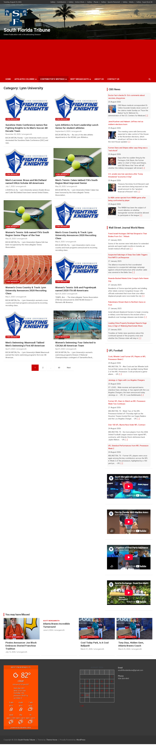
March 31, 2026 (87, 646)
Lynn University (12, 119)
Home (8, 79)
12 (97, 683)
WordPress (80, 737)
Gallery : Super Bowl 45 (144, 2)
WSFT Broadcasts (79, 79)
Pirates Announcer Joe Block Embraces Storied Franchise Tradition (21, 643)
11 (92, 683)
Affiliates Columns (24, 79)
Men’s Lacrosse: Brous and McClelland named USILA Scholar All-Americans (25, 182)
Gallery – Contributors (58, 2)
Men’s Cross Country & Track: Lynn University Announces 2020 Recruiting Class (75, 235)
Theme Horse (51, 737)
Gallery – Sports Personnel (110, 2)
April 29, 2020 (60, 294)
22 (112, 688)
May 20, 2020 (60, 186)
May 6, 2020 (60, 242)
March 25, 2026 (124, 646)
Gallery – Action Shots (76, 2)
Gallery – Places (92, 2)
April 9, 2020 (10, 349)
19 (97, 688)
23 (82, 692)
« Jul (81, 703)
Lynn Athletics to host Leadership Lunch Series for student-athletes (76, 126)
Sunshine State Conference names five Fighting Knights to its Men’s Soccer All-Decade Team (26, 128)
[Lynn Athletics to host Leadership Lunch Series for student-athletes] (77, 107)
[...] (129, 115)
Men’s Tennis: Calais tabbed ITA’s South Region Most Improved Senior (76, 182)
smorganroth (27, 134)
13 (102, 683)
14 (107, 683)
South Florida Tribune (27, 30)
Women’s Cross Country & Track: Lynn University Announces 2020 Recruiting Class (25, 290)
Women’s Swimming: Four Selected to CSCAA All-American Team (75, 344)
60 (59, 368)
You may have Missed (17, 611)
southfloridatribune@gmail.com (130, 667)
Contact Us (113, 79)
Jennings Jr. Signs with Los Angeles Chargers (126, 353)
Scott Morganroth (14, 634)
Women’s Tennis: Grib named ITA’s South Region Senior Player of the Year (27, 234)
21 (107, 688)
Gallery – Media (128, 2)
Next (69, 368)
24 (87, 692)
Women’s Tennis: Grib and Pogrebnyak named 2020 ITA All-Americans (75, 289)
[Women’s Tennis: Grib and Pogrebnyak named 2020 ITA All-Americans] (77, 269)
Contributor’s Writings (52, 79)
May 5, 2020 (10, 297)
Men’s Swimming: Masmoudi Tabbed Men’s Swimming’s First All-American (25, 344)
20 (102, 688)
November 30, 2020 (12, 134)
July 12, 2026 (10, 649)
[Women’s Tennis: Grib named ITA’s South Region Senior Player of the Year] (28, 214)
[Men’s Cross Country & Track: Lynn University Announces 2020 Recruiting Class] (77, 214)
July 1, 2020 (10, 186)
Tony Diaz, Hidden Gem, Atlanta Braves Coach (131, 641)
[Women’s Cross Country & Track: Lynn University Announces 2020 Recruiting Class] (28, 269)
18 (92, 688)
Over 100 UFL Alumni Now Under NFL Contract (126, 398)
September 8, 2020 (62, 131)
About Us (99, 79)
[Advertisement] (78, 58)
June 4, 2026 (48, 627)
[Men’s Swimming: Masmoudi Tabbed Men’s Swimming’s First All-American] (28, 324)
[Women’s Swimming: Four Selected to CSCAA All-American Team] (77, 324)
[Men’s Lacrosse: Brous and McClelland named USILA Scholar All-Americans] (28, 162)
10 (87, 683)
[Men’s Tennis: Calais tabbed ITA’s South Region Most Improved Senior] (77, 162)
